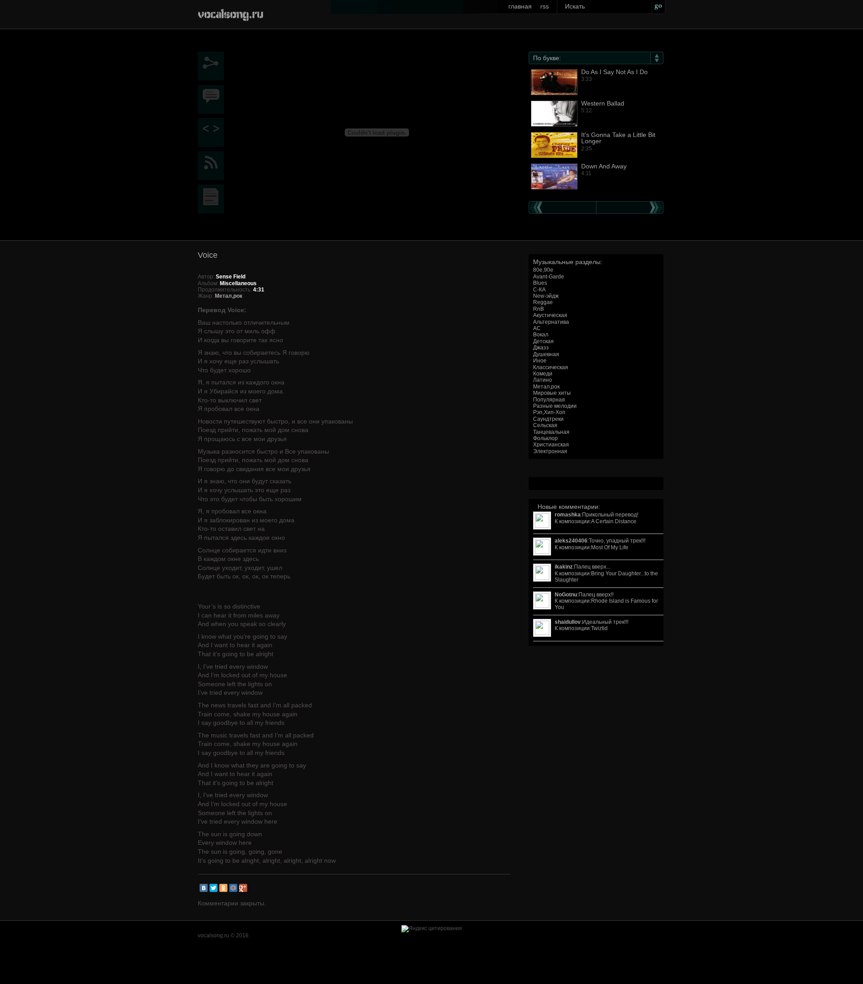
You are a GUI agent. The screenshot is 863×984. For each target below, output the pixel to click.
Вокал (540, 334)
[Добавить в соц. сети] (213, 66)
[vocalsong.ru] (230, 13)
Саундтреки (548, 419)
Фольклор (545, 438)
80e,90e (543, 270)
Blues (540, 283)
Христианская (551, 444)
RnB (538, 309)
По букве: (547, 58)
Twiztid (599, 628)
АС (537, 328)
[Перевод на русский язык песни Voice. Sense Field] (213, 199)
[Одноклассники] (223, 888)
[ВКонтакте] (204, 888)
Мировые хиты (552, 393)
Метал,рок (546, 387)
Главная (520, 6)
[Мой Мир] (233, 888)
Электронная (550, 451)
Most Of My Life (609, 547)
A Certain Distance (613, 521)
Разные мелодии (555, 406)
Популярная (549, 400)
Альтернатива (551, 322)
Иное (540, 360)
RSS (544, 6)
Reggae (543, 302)
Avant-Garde (548, 277)
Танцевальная (551, 432)
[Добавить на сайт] (213, 132)
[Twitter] (213, 888)
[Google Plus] (243, 888)
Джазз (541, 347)
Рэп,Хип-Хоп (549, 412)
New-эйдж (546, 296)
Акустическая (550, 315)
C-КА (539, 290)
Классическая (550, 367)
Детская (543, 341)
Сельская (545, 425)
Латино (542, 380)
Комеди (542, 374)
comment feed (213, 165)
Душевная (546, 354)
